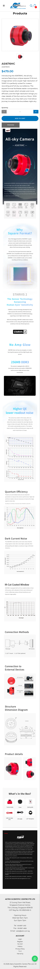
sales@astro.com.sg (23, 931)
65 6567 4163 (21, 925)
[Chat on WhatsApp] (35, 959)
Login (20, 939)
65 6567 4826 (22, 928)
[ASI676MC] (20, 35)
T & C (20, 951)
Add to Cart (20, 118)
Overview (10, 125)
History (20, 946)
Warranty (20, 953)
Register (20, 941)
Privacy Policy (20, 949)
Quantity (5, 107)
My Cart (20, 944)
